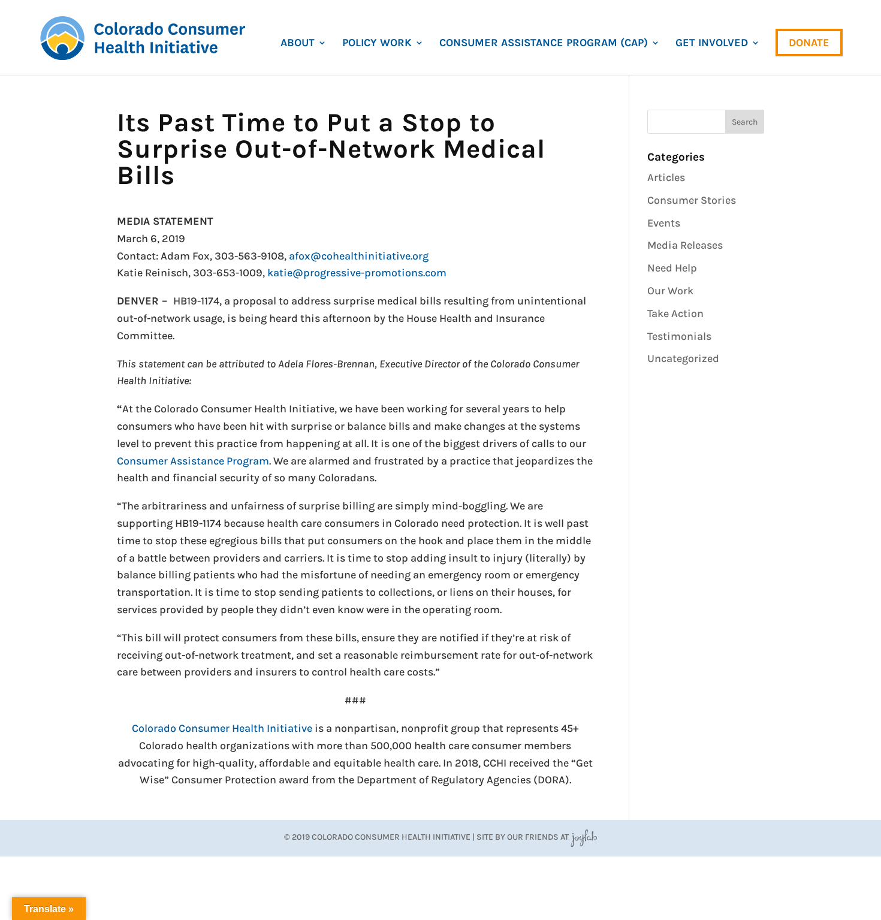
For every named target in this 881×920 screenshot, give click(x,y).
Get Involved (711, 43)
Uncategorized (683, 358)
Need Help (672, 268)
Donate (809, 42)
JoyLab (584, 837)
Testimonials (679, 336)
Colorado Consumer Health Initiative (222, 728)
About (297, 43)
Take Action (675, 313)
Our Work (670, 290)
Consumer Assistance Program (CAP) (543, 43)
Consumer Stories (691, 200)
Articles (666, 177)
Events (663, 223)
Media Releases (685, 245)
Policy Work (377, 43)
